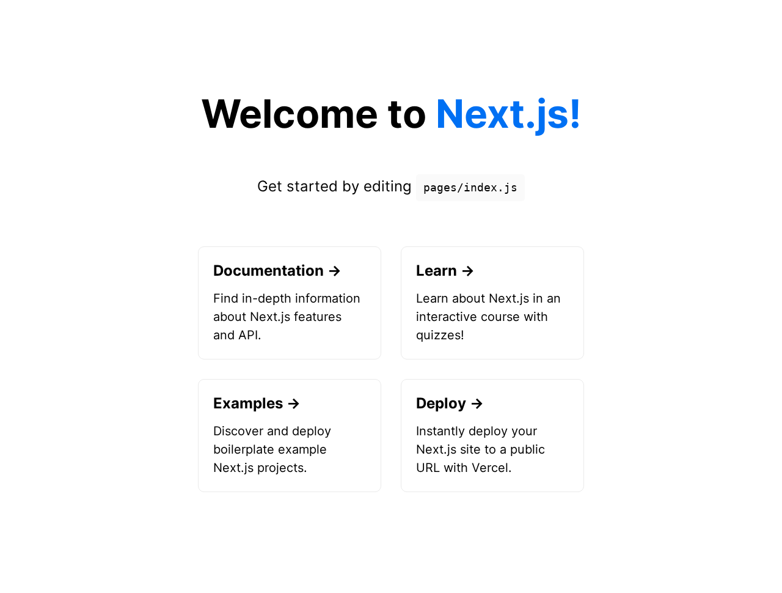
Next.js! (509, 113)
